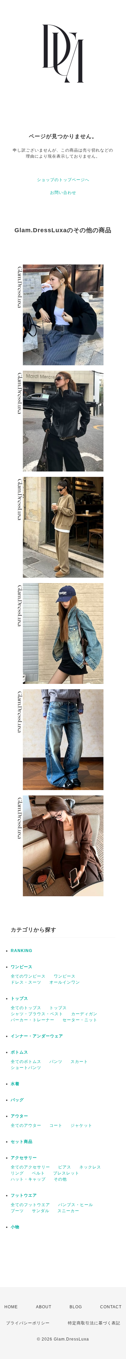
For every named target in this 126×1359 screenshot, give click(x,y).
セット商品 (22, 1141)
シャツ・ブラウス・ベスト (37, 1014)
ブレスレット (66, 1173)
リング (17, 1173)
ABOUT (43, 1307)
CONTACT (111, 1307)
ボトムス (19, 1052)
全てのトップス (26, 1007)
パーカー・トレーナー (32, 1020)
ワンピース (22, 966)
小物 (15, 1227)
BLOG (76, 1307)
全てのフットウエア (30, 1204)
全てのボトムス (26, 1061)
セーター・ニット (79, 1020)
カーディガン (84, 1014)
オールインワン (64, 982)
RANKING (21, 950)
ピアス (64, 1167)
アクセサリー (24, 1157)
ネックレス (90, 1167)
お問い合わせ (63, 192)
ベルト (38, 1173)
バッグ (17, 1100)
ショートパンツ (26, 1067)
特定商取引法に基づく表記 (94, 1323)
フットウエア (24, 1195)
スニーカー (68, 1210)
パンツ (55, 1061)
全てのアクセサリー (30, 1167)
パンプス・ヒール (75, 1204)
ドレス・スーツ (26, 982)
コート (55, 1125)
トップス (19, 998)
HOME (11, 1307)
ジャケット (81, 1125)
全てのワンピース (28, 976)
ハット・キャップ (28, 1179)
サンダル (40, 1210)
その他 (60, 1179)
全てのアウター (26, 1125)
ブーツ (17, 1210)
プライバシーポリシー (28, 1323)
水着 (15, 1083)
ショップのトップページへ (63, 179)
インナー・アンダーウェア (37, 1036)
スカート (79, 1061)
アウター (19, 1116)
